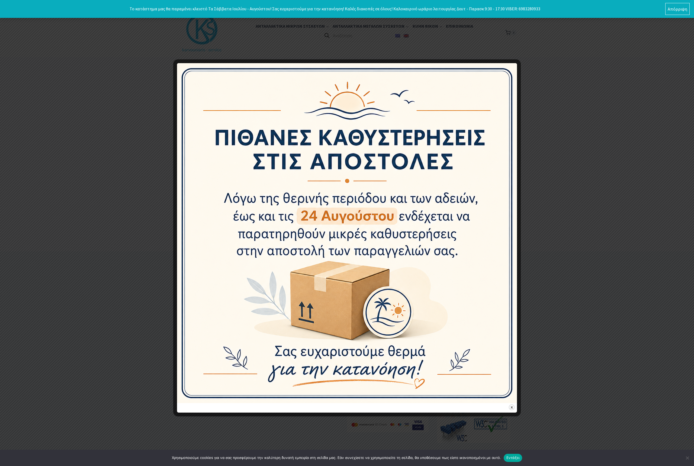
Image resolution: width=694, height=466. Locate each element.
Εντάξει (513, 457)
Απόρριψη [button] (677, 9)
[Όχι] (687, 458)
